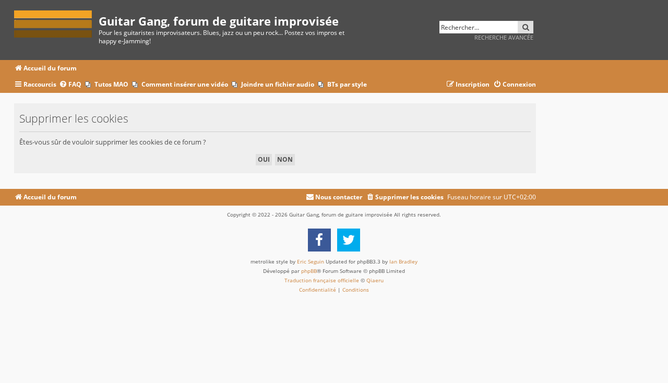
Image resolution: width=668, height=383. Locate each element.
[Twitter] (348, 240)
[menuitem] (70, 85)
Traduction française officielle (321, 280)
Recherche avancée (503, 37)
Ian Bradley (403, 261)
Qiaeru (375, 280)
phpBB (309, 270)
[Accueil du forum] (56, 22)
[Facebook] (319, 240)
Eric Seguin (310, 261)
